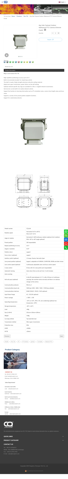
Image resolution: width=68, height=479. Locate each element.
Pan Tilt (13, 341)
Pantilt (6, 341)
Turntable (39, 341)
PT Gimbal (25, 341)
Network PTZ (48, 341)
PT (18, 341)
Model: (7, 66)
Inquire (49, 39)
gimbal (32, 341)
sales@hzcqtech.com (13, 453)
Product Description (10, 70)
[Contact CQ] (15, 360)
